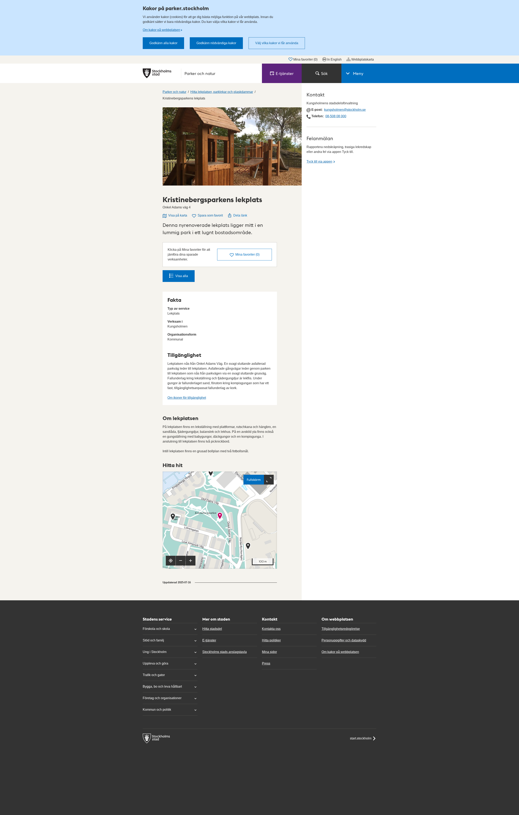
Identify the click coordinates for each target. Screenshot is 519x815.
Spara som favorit (210, 215)
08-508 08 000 (335, 116)
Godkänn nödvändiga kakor (216, 43)
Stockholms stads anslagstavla (224, 652)
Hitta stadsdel (212, 628)
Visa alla (181, 276)
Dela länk (240, 215)
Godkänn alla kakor (163, 43)
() (247, 254)
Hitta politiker (271, 640)
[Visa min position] (171, 560)
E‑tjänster (285, 73)
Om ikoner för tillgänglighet (186, 397)
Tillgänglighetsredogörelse (341, 628)
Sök (324, 73)
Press (266, 663)
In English (334, 59)
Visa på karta (177, 215)
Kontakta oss (271, 628)
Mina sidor (269, 652)
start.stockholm (360, 738)
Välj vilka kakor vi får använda (276, 43)
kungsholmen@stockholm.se (345, 109)
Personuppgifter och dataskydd (344, 640)
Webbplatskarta (362, 59)
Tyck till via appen (319, 161)
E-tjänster (209, 640)
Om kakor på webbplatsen (161, 30)
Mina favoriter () (305, 59)
